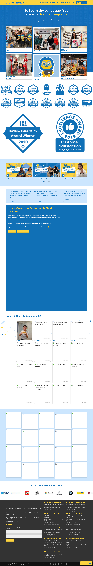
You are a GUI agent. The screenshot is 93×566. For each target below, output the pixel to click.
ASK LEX (88, 563)
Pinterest (66, 564)
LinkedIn (58, 564)
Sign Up (84, 2)
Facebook (51, 564)
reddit (64, 564)
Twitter (53, 564)
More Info (12, 231)
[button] (43, 181)
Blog (78, 2)
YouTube (61, 564)
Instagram (56, 564)
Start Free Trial (23, 231)
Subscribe (10, 540)
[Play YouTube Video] (19, 170)
